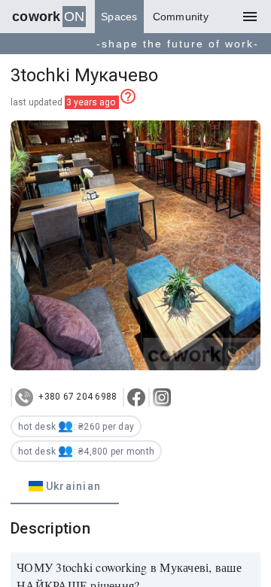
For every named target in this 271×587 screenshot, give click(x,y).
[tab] (65, 486)
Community (181, 17)
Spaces (119, 17)
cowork (48, 16)
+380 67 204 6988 (76, 396)
